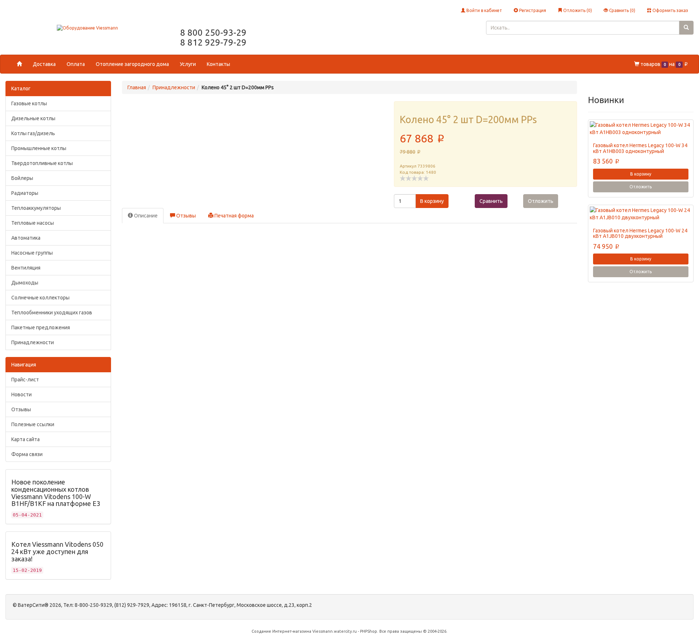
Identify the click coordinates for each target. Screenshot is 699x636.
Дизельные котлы (33, 118)
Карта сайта (25, 439)
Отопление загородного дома (132, 64)
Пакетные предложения (40, 327)
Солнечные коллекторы (40, 298)
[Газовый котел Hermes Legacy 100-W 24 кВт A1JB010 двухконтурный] (641, 214)
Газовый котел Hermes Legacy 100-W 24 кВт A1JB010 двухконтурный (640, 233)
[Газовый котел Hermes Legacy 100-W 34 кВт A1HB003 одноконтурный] (641, 128)
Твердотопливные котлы (42, 163)
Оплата (76, 64)
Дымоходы (24, 283)
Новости (21, 394)
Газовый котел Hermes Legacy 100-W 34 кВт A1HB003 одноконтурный (640, 148)
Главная (136, 87)
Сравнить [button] (491, 201)
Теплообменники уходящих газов (51, 312)
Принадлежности (32, 342)
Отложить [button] (540, 201)
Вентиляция (25, 268)
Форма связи (27, 454)
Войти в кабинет (483, 10)
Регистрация (532, 10)
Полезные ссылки (32, 424)
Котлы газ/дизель (33, 133)
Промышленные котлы (38, 148)
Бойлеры (22, 178)
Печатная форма (233, 216)
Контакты (218, 64)
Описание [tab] (145, 216)
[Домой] (19, 64)
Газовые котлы (29, 103)
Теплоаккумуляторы (36, 208)
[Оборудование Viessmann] (87, 27)
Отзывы (21, 409)
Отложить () (577, 10)
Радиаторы (24, 193)
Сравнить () (621, 10)
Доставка (44, 64)
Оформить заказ (669, 10)
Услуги (188, 64)
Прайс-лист (25, 379)
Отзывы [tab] (185, 216)
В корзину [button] (432, 201)
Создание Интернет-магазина (281, 631)
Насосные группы (32, 253)
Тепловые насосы (32, 223)
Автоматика (25, 238)
